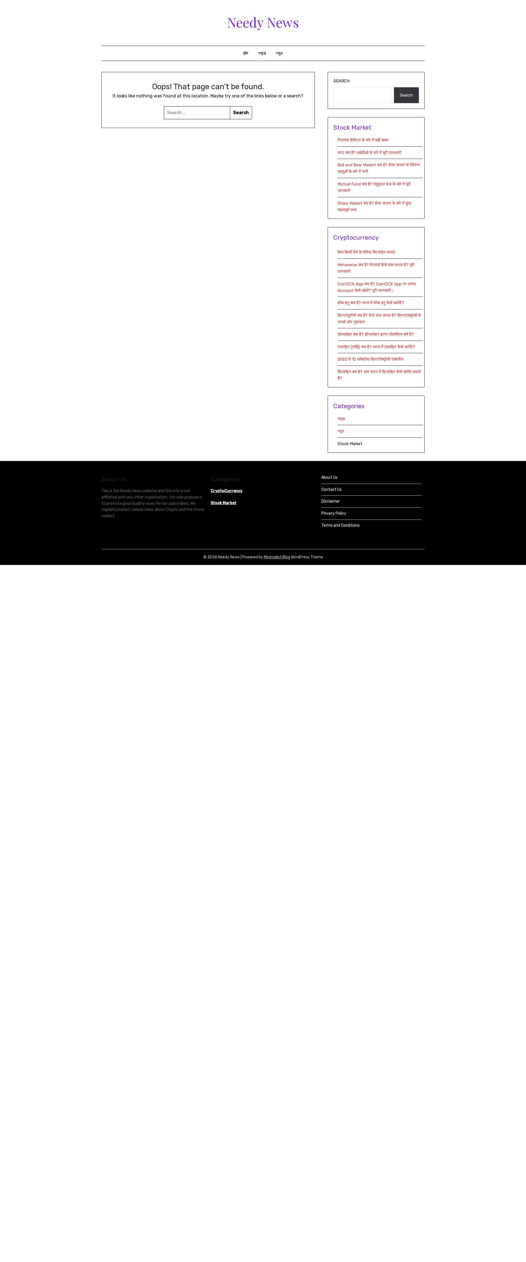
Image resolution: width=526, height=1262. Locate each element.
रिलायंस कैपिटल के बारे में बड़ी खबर (363, 140)
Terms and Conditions (340, 525)
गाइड (262, 53)
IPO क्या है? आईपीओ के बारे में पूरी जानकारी (369, 152)
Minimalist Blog (277, 557)
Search (341, 81)
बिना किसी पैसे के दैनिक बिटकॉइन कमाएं (366, 252)
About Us (329, 477)
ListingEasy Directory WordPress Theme (312, 566)
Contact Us (331, 489)
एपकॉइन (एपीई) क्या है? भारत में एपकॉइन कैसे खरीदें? (376, 346)
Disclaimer (330, 501)
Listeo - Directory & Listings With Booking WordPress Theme (244, 566)
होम (245, 53)
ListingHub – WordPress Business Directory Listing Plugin (324, 566)
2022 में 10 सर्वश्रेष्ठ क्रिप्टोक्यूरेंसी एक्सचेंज (371, 359)
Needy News (263, 22)
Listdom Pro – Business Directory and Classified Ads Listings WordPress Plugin (228, 566)
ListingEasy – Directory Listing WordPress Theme (301, 566)
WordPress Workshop (198, 566)
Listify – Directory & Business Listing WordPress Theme (279, 566)
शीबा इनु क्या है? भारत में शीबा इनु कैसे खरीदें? (371, 302)
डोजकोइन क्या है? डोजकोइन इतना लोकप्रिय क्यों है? (376, 334)
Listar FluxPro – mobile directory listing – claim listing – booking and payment (210, 566)
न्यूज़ (279, 53)
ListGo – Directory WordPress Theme (268, 566)
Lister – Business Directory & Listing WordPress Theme (257, 566)
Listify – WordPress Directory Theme (291, 566)
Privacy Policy (333, 513)
